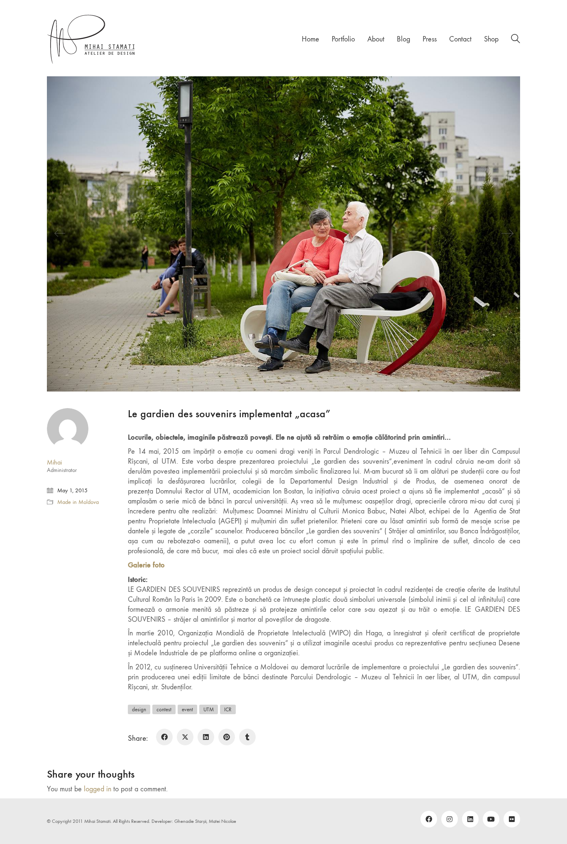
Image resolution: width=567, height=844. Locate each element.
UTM (208, 709)
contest (163, 709)
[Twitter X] (185, 737)
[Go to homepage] (91, 39)
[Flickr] (511, 819)
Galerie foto (146, 564)
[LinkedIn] (206, 737)
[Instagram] (449, 819)
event (187, 709)
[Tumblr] (247, 737)
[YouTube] (491, 819)
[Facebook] (164, 737)
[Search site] (515, 40)
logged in (97, 789)
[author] (67, 429)
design (139, 709)
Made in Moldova (78, 502)
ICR (228, 709)
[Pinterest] (226, 737)
